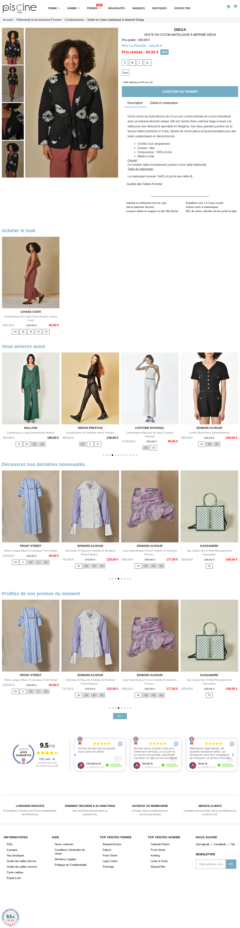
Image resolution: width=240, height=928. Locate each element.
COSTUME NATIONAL (149, 427)
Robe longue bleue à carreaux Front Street (30, 550)
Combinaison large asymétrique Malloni (31, 432)
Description (135, 103)
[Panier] (234, 8)
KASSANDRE (209, 545)
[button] (210, 8)
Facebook (220, 844)
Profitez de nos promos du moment (41, 593)
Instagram (202, 844)
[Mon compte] (218, 8)
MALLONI (30, 427)
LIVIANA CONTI (30, 311)
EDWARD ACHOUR (209, 427)
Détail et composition (164, 103)
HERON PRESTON (90, 427)
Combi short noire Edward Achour (209, 432)
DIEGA (180, 30)
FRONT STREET (30, 545)
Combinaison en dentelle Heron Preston (90, 432)
